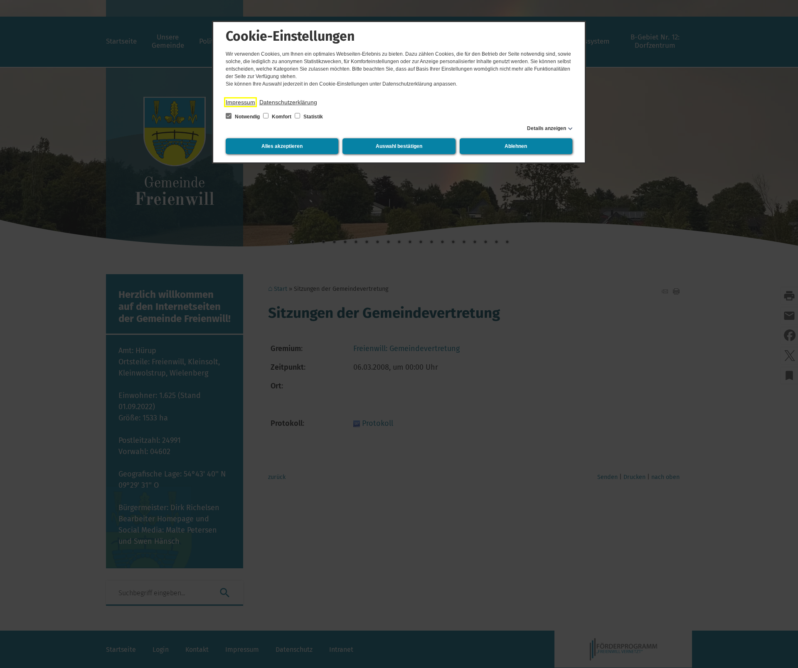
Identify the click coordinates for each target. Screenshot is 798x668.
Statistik (312, 117)
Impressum (240, 102)
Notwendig (247, 117)
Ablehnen (516, 146)
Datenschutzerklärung (288, 102)
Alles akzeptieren (282, 146)
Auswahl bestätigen (399, 146)
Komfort (282, 117)
